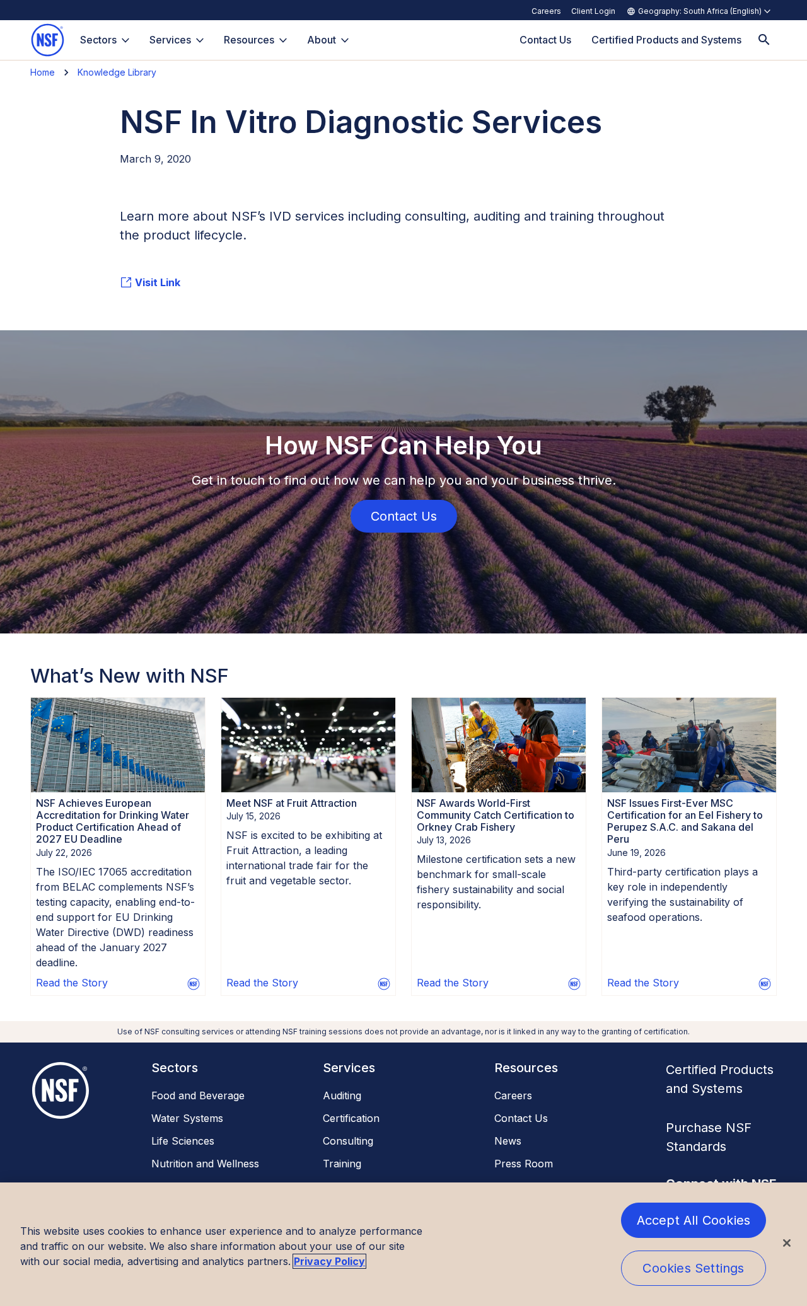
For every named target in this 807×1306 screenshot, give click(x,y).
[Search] (764, 40)
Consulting (348, 1141)
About (321, 39)
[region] (403, 1244)
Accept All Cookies (694, 1220)
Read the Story (72, 982)
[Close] (787, 1243)
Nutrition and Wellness (205, 1163)
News (507, 1141)
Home (42, 72)
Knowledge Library (117, 72)
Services (170, 39)
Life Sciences (182, 1141)
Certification (351, 1118)
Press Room (523, 1163)
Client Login (593, 11)
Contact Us (521, 1118)
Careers (546, 11)
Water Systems (187, 1118)
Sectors (98, 39)
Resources (249, 39)
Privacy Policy (329, 1261)
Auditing (342, 1095)
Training (342, 1163)
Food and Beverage (198, 1095)
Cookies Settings (693, 1268)
